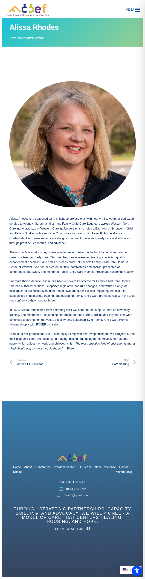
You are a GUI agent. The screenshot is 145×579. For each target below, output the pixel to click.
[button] (133, 9)
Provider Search (64, 467)
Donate (17, 472)
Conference (43, 467)
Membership (124, 472)
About (28, 467)
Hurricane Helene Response (97, 467)
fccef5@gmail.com (76, 495)
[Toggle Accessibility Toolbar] (136, 570)
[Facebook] (88, 528)
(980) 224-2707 (76, 489)
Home (17, 467)
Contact (124, 467)
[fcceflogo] (28, 9)
